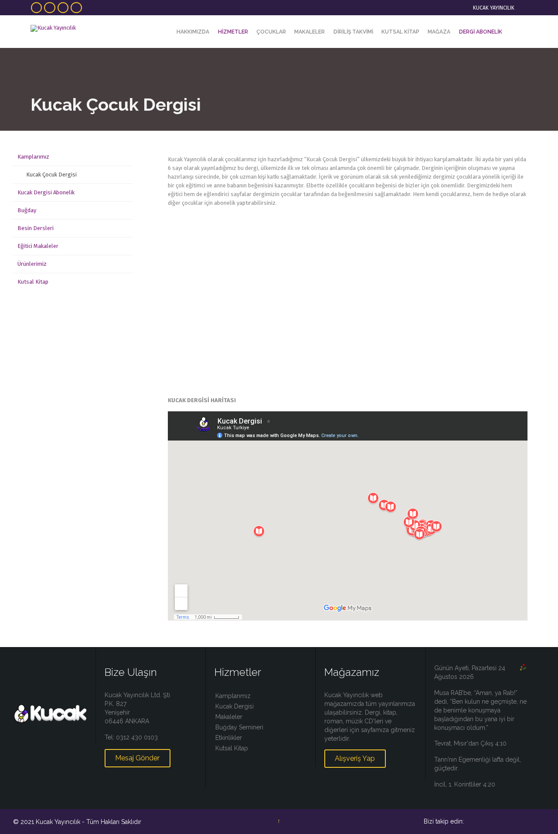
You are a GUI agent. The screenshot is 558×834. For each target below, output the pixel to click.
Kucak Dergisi (234, 706)
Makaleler (228, 716)
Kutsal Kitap (32, 281)
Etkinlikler (228, 737)
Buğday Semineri (239, 727)
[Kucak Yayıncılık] (58, 28)
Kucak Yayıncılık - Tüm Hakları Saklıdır (88, 821)
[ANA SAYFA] (164, 32)
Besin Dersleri (35, 228)
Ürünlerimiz (32, 264)
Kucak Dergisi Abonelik (46, 192)
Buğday (26, 210)
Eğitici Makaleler (37, 246)
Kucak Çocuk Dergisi (51, 174)
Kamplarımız (33, 156)
